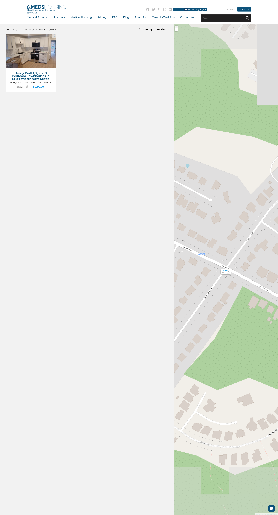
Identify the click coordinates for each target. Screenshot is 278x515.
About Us (140, 17)
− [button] (176, 30)
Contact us (187, 17)
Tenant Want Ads (163, 17)
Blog (126, 17)
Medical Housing (81, 17)
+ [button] (176, 27)
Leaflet (258, 514)
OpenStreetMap (266, 514)
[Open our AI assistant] (271, 508)
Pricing (102, 17)
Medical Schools (37, 17)
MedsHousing (46, 7)
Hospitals (59, 17)
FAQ (114, 17)
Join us (244, 9)
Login (231, 9)
